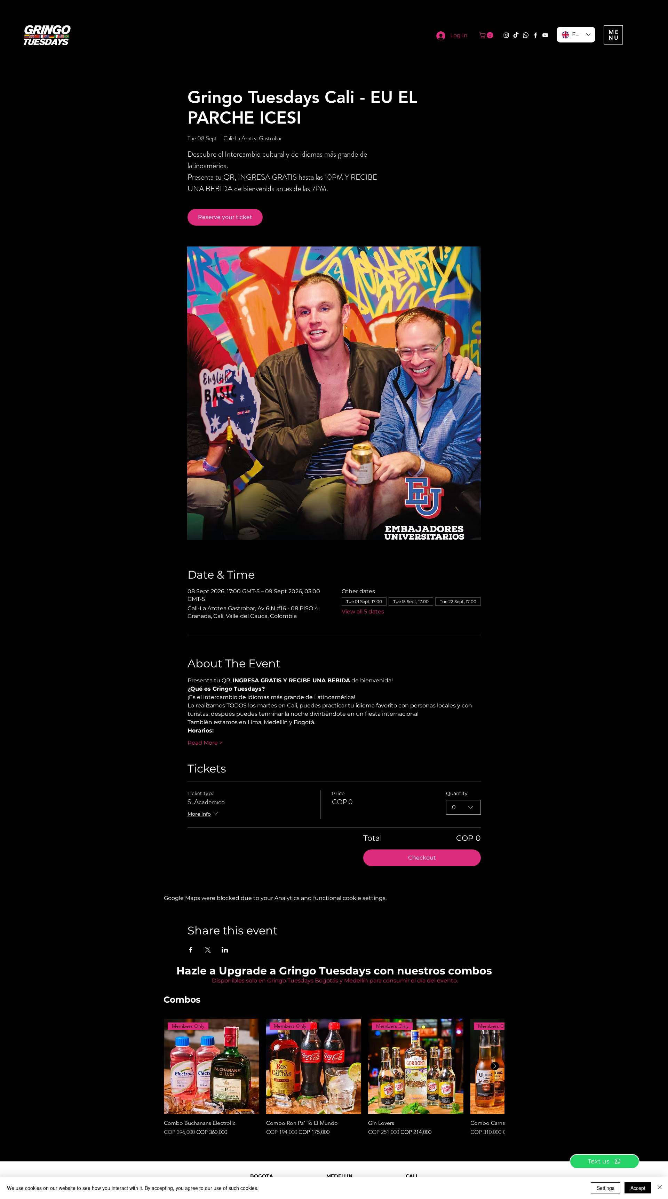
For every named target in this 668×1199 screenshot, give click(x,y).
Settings (605, 1187)
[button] (487, 35)
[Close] (659, 1187)
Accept (637, 1187)
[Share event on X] (208, 950)
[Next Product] (495, 1066)
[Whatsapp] (525, 35)
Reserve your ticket (225, 217)
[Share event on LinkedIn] (225, 950)
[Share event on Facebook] (191, 950)
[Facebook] (535, 35)
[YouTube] (545, 35)
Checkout (422, 857)
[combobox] (463, 807)
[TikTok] (515, 35)
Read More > (205, 742)
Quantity (457, 793)
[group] (334, 1077)
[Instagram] (506, 35)
